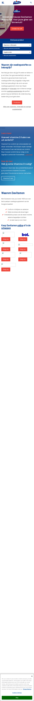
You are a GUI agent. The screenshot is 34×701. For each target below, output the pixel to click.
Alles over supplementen (10, 55)
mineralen (13, 89)
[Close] (32, 676)
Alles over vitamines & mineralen (12, 48)
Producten (17, 102)
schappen (6, 227)
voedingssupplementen (14, 91)
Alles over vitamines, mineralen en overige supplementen (17, 108)
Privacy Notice (27, 689)
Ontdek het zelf (17, 29)
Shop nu (6, 239)
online (20, 225)
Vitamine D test (8, 178)
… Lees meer (28, 155)
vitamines (4, 89)
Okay (17, 697)
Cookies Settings (17, 692)
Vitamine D (19, 163)
